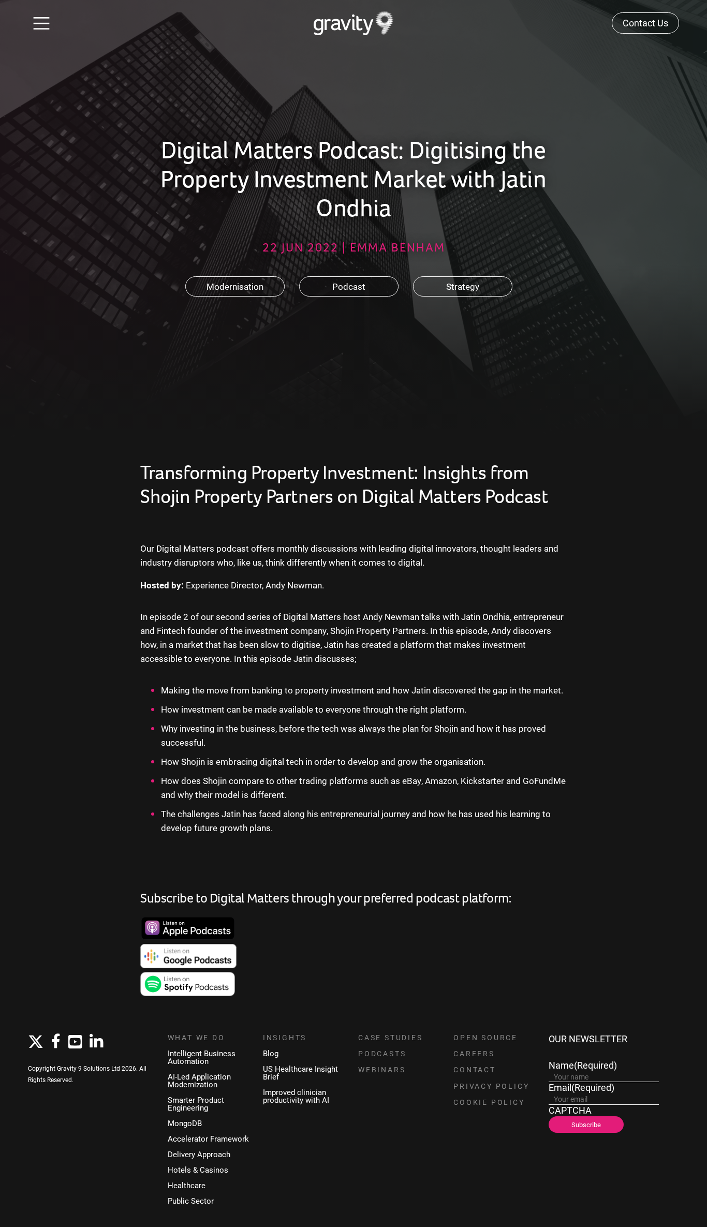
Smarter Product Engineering (196, 1104)
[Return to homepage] (354, 23)
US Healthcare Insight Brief (300, 1073)
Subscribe (586, 1124)
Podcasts (382, 1053)
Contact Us (645, 23)
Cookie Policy (488, 1102)
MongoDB (185, 1123)
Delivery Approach (199, 1154)
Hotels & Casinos (198, 1170)
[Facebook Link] (56, 1041)
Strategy (462, 286)
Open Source (485, 1037)
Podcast (348, 286)
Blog (270, 1053)
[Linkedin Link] (96, 1042)
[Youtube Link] (75, 1042)
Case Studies (390, 1037)
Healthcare (186, 1185)
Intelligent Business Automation (201, 1057)
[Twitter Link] (35, 1042)
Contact (474, 1070)
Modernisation (235, 286)
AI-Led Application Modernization (199, 1080)
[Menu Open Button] (41, 23)
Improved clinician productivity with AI (296, 1096)
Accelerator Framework (208, 1139)
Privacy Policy (491, 1086)
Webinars (381, 1070)
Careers (474, 1053)
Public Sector (191, 1201)
